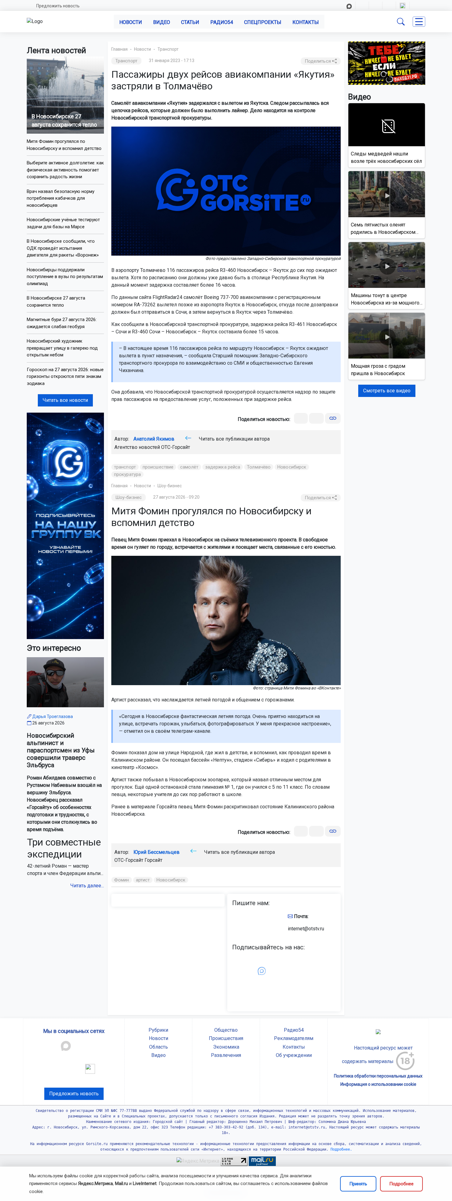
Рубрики (158, 1030)
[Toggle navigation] (419, 22)
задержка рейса (222, 467)
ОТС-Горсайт (175, 447)
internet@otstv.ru (306, 929)
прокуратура (127, 474)
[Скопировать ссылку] (333, 418)
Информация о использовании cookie (378, 1084)
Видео (161, 22)
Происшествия (226, 1038)
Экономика (226, 1047)
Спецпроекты (262, 22)
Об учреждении (294, 1055)
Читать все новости (65, 400)
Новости (130, 22)
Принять (358, 1184)
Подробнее (401, 1184)
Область (158, 1047)
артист (143, 880)
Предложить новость (58, 5)
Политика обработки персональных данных (378, 1075)
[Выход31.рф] (386, 63)
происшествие (158, 467)
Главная (119, 49)
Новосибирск (291, 467)
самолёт (189, 467)
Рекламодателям (293, 1038)
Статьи (190, 22)
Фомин (121, 880)
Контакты (305, 22)
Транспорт (168, 49)
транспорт (125, 467)
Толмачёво (259, 467)
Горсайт (153, 860)
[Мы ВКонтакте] (65, 525)
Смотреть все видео (386, 391)
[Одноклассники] (316, 418)
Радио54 (221, 22)
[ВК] (301, 418)
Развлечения (226, 1055)
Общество (226, 1030)
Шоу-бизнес (169, 485)
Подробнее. (340, 1149)
